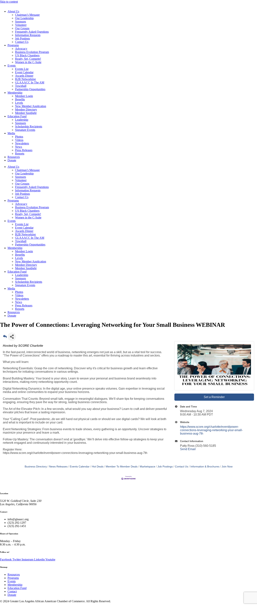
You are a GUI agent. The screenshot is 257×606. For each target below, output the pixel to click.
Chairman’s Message (27, 14)
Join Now (227, 466)
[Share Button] (12, 336)
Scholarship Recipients (28, 126)
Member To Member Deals (122, 466)
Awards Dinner (24, 75)
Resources (14, 157)
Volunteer (21, 25)
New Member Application (30, 106)
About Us (13, 11)
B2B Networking (25, 79)
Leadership (21, 119)
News (18, 146)
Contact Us (21, 41)
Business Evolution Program (32, 52)
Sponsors (20, 21)
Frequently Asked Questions (32, 31)
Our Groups (22, 28)
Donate (12, 160)
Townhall (20, 85)
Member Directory (26, 109)
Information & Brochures (204, 466)
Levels (19, 102)
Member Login (24, 96)
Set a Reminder (214, 397)
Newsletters (22, 143)
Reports (19, 153)
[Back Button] (5, 338)
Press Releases (23, 150)
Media (11, 133)
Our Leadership (24, 18)
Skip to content (9, 1)
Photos (19, 136)
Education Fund (17, 116)
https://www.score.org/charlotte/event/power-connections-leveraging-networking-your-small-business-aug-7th (211, 430)
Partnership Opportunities (30, 89)
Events (12, 65)
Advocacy (21, 48)
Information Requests (27, 35)
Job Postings (22, 38)
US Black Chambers (27, 55)
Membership (15, 92)
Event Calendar (24, 72)
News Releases (58, 466)
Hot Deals (97, 466)
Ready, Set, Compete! (28, 58)
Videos (19, 140)
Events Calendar (80, 466)
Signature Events (25, 129)
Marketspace (147, 466)
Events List (21, 69)
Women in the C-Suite (28, 62)
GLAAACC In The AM (29, 82)
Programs (13, 45)
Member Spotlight (25, 113)
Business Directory (36, 466)
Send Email (188, 449)
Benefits (20, 99)
